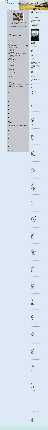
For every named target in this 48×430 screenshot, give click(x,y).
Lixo (31, 246)
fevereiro (33, 420)
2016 (32, 381)
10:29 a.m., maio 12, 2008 (11, 50)
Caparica (32, 153)
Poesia (31, 299)
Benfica (31, 141)
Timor (31, 352)
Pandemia (32, 284)
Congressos (32, 166)
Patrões (31, 289)
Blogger (28, 428)
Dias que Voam (33, 76)
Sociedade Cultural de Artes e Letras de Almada (35, 62)
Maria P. (10, 58)
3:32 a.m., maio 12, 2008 (11, 41)
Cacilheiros (32, 147)
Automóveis (32, 133)
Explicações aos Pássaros (33, 197)
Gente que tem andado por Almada (35, 48)
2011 (32, 386)
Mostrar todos (40, 68)
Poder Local (32, 298)
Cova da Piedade (32, 171)
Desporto (32, 182)
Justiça (31, 239)
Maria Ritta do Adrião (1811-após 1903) (35, 82)
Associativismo (32, 130)
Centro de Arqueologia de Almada (34, 157)
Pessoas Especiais (33, 296)
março (33, 419)
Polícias (31, 300)
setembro (33, 393)
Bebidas (31, 138)
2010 (32, 387)
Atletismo (32, 131)
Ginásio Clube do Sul (33, 219)
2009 (32, 388)
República (32, 321)
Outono (31, 281)
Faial (31, 200)
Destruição (32, 183)
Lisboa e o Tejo (33, 81)
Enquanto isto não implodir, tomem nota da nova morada (35, 79)
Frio (31, 213)
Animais (31, 122)
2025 (32, 371)
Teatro (31, 348)
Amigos (31, 120)
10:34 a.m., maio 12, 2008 (11, 56)
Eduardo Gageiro (32, 190)
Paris (31, 285)
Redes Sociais (32, 317)
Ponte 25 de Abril (32, 304)
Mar (31, 250)
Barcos (31, 137)
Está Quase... (33, 409)
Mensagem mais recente (11, 153)
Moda (31, 262)
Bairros (31, 135)
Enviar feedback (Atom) (12, 154)
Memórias (32, 257)
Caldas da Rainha (32, 149)
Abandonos (32, 105)
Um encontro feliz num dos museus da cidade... (35, 20)
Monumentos (32, 263)
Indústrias (32, 233)
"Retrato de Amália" (33, 23)
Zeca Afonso (32, 367)
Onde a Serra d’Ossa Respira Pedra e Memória (35, 74)
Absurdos (32, 107)
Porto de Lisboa (32, 306)
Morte (31, 264)
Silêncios (32, 337)
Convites (32, 168)
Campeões (32, 151)
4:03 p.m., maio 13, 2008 (11, 83)
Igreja (31, 230)
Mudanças (32, 266)
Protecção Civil (32, 313)
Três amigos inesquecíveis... (34, 60)
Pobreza (32, 297)
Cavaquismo (32, 156)
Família (31, 201)
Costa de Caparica (33, 170)
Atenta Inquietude (33, 43)
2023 (32, 373)
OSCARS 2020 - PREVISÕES (34, 91)
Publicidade (32, 314)
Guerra (31, 223)
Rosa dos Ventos (11, 43)
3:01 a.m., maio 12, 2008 (11, 37)
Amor (31, 121)
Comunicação (32, 164)
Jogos (31, 237)
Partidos (32, 286)
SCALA (31, 332)
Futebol (31, 214)
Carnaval (32, 154)
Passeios (32, 287)
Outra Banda (32, 282)
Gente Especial (32, 217)
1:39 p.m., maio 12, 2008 (11, 65)
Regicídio (32, 318)
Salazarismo (32, 329)
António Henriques (33, 123)
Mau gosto (32, 256)
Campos (31, 152)
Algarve (31, 116)
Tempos (32, 350)
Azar (31, 134)
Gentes (31, 218)
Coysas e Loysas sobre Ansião (34, 73)
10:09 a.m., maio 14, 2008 (11, 117)
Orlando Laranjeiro (33, 280)
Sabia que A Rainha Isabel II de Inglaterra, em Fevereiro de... (35, 86)
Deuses (31, 184)
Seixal (31, 334)
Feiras (31, 203)
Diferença (32, 185)
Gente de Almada (32, 216)
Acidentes (32, 108)
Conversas (32, 167)
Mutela (31, 271)
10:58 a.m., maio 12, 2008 (11, 61)
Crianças (32, 172)
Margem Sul (32, 252)
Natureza (32, 273)
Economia (32, 189)
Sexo (31, 336)
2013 (32, 384)
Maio (31, 248)
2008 (32, 389)
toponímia (32, 354)
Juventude (32, 240)
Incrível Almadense (33, 232)
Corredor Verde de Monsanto (34, 89)
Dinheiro (32, 186)
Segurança (32, 333)
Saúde (31, 331)
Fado (31, 199)
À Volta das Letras (27, 22)
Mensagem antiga (26, 153)
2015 (32, 382)
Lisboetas (32, 85)
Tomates (32, 353)
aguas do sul (32, 50)
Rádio (31, 316)
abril (32, 418)
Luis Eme (10, 85)
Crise (31, 174)
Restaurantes (32, 322)
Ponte (31, 303)
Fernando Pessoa (32, 206)
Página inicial (19, 153)
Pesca (31, 295)
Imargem (32, 231)
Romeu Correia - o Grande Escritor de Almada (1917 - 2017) (35, 65)
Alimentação (32, 117)
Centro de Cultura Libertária (34, 52)
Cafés (31, 148)
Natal (31, 272)
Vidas (31, 365)
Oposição (32, 279)
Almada (31, 118)
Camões (31, 150)
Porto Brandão (32, 305)
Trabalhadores (32, 355)
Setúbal (31, 335)
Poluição (32, 302)
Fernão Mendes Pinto (33, 207)
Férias (31, 204)
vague (9, 124)
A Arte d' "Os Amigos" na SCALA (34, 63)
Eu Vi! (32, 410)
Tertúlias (32, 351)
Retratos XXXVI (33, 58)
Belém (31, 140)
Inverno (31, 235)
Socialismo (32, 339)
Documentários (32, 188)
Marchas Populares (33, 251)
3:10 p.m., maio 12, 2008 (11, 69)
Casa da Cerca (32, 155)
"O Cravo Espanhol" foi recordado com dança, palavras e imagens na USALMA (35, 66)
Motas (31, 265)
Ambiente (32, 119)
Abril (31, 106)
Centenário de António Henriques (35, 60)
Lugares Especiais (33, 247)
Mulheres (32, 267)
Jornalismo (32, 238)
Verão (31, 362)
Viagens (31, 364)
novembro (33, 391)
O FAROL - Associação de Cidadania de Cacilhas (35, 55)
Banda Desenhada (33, 136)
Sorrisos (31, 345)
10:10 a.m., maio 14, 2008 (11, 122)
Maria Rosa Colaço (33, 254)
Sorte (31, 346)
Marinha (31, 255)
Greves (31, 222)
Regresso (32, 319)
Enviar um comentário (10, 150)
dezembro (33, 390)
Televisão (32, 349)
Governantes (32, 221)
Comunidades (32, 165)
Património (32, 288)
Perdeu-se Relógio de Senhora (34, 46)
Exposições (32, 198)
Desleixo (32, 181)
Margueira (32, 253)
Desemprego (32, 180)
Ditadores (32, 187)
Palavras (32, 283)
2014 (32, 383)
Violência (32, 366)
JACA (31, 236)
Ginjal (31, 220)
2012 (32, 385)
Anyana (31, 124)
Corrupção (32, 169)
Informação (32, 234)
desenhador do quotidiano (34, 88)
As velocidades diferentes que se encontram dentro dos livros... (34, 17)
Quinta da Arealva (33, 315)
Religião (31, 320)
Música (31, 270)
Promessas (32, 312)
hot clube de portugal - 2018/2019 (35, 93)
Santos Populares (33, 330)
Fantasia (32, 202)
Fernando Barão (32, 205)
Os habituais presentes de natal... (34, 25)
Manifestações (32, 249)
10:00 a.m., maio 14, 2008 (11, 88)
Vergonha (32, 363)
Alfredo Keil (32, 115)
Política (31, 301)
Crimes (31, 173)
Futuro (31, 215)
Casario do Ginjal (22, 3)
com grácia (32, 93)
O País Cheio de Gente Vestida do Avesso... (35, 411)
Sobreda (32, 338)
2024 (32, 372)
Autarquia (32, 132)
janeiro (33, 421)
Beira (31, 139)
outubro (33, 392)
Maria (9, 34)
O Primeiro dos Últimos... (34, 408)
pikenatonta (10, 67)
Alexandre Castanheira (33, 114)
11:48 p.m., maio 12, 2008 (11, 78)
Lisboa (32, 71)
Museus (31, 269)
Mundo (31, 268)
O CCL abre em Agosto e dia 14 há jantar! (35, 53)
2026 (32, 370)
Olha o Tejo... (32, 22)
